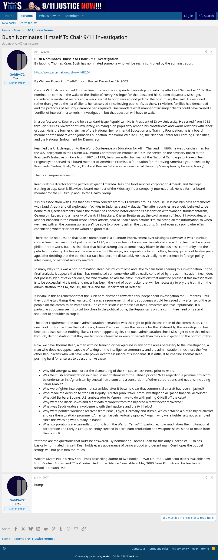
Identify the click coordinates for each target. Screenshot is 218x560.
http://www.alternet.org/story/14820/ (62, 72)
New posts (9, 23)
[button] (59, 16)
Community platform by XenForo (109, 556)
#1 (212, 51)
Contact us (138, 548)
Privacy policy (180, 548)
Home (9, 15)
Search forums (28, 23)
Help (195, 548)
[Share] (206, 51)
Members (72, 15)
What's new (47, 15)
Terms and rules (158, 548)
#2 (212, 477)
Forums (27, 15)
